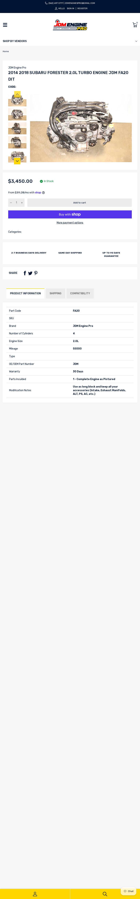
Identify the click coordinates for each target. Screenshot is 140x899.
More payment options (70, 222)
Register (82, 8)
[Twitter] (30, 273)
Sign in (70, 8)
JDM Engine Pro (17, 67)
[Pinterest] (36, 273)
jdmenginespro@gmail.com (80, 3)
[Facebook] (25, 273)
